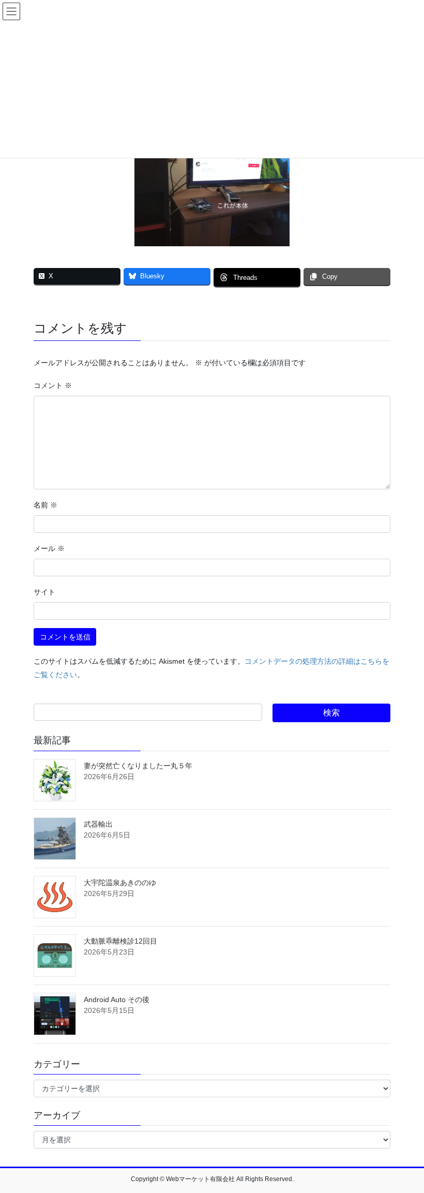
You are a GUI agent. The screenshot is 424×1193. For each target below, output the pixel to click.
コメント (53, 385)
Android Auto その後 (116, 999)
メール (49, 548)
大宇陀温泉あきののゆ (120, 882)
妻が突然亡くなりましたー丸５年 (138, 766)
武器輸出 (98, 824)
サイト (44, 592)
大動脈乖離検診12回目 (120, 941)
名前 (45, 505)
